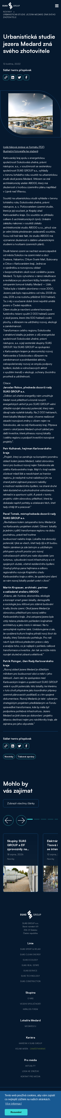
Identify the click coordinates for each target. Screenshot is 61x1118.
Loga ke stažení (30, 1071)
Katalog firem (30, 1009)
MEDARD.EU (30, 1026)
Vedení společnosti (30, 1004)
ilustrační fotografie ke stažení (21, 151)
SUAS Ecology (30, 960)
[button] (8, 820)
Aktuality (30, 1066)
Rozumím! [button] (16, 1112)
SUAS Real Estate (30, 965)
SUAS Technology (30, 976)
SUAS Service (30, 971)
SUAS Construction (30, 981)
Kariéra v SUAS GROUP (30, 1043)
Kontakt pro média (30, 1076)
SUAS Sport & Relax (30, 949)
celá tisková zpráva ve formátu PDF (24, 147)
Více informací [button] (13, 1103)
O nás (31, 998)
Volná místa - (30, 1049)
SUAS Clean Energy (30, 954)
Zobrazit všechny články (21, 803)
